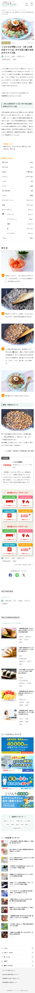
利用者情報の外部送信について (9, 982)
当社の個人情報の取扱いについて (10, 974)
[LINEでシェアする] (17, 576)
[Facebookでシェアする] (10, 576)
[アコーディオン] (32, 948)
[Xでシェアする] (23, 575)
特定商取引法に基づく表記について (10, 978)
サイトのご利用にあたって (8, 970)
